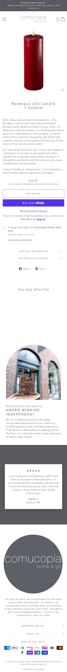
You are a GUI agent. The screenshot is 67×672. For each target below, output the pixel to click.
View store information (20, 239)
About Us (32, 633)
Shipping (28, 184)
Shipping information (33, 251)
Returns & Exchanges (33, 258)
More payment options (33, 210)
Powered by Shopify (33, 669)
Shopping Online (32, 625)
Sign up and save (32, 641)
